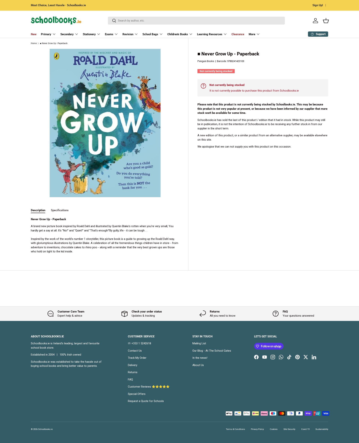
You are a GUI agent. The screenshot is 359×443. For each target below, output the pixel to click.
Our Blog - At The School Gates (211, 350)
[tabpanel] (105, 235)
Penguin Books (205, 61)
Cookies (273, 429)
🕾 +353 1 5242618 (139, 343)
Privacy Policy (257, 429)
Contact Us (135, 350)
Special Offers (136, 394)
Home (34, 43)
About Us (198, 365)
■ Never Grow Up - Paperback (53, 43)
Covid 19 (305, 429)
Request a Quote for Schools (146, 401)
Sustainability (321, 429)
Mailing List (199, 343)
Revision (127, 34)
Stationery (89, 34)
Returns (132, 372)
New (33, 34)
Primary (46, 34)
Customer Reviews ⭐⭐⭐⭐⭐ (149, 386)
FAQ (130, 379)
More (252, 34)
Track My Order (137, 357)
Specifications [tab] (60, 210)
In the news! (199, 357)
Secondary (67, 34)
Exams (109, 34)
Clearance (237, 34)
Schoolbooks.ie (45, 429)
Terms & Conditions (235, 429)
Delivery (132, 365)
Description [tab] (38, 210)
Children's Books (177, 34)
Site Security (289, 429)
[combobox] (196, 21)
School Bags (150, 34)
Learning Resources (209, 34)
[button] (326, 20)
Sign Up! (317, 5)
